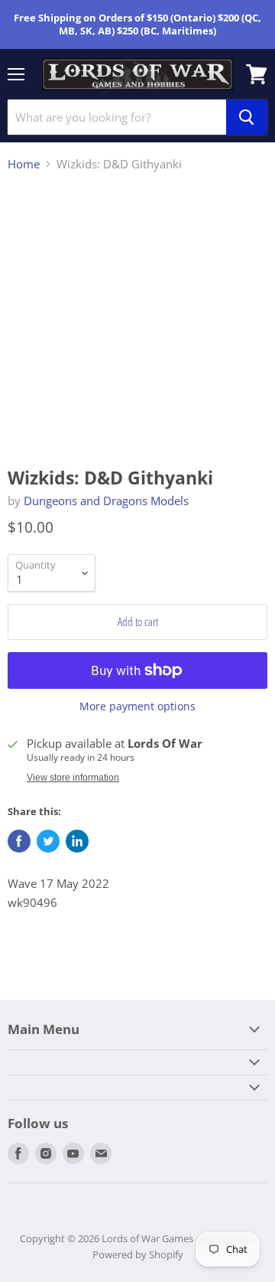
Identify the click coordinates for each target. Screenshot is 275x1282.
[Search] (246, 117)
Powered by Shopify (137, 1254)
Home (24, 164)
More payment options (137, 706)
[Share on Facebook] (19, 841)
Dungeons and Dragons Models (106, 500)
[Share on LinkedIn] (77, 841)
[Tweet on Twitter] (48, 841)
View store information (73, 777)
